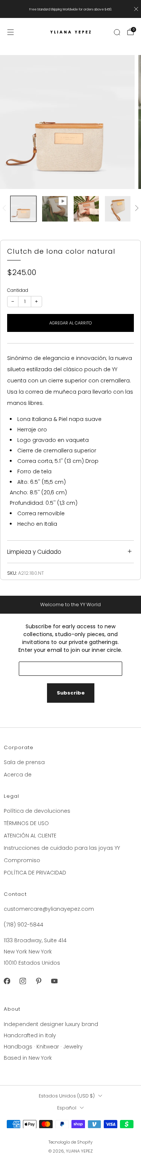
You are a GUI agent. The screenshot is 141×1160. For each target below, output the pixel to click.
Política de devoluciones (37, 811)
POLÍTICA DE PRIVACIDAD (35, 872)
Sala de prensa (24, 762)
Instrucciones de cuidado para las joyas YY (62, 848)
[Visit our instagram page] (22, 981)
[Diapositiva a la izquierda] (5, 208)
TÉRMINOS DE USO (26, 823)
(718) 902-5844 (23, 924)
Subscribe (71, 692)
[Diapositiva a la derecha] (135, 208)
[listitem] (70, 9)
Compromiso (22, 860)
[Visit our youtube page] (54, 981)
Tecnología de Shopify (70, 1142)
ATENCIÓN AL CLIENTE (30, 835)
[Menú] (10, 32)
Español (66, 1108)
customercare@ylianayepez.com (49, 909)
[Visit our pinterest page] (38, 981)
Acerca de (18, 774)
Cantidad (17, 290)
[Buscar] (117, 32)
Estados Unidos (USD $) (67, 1096)
